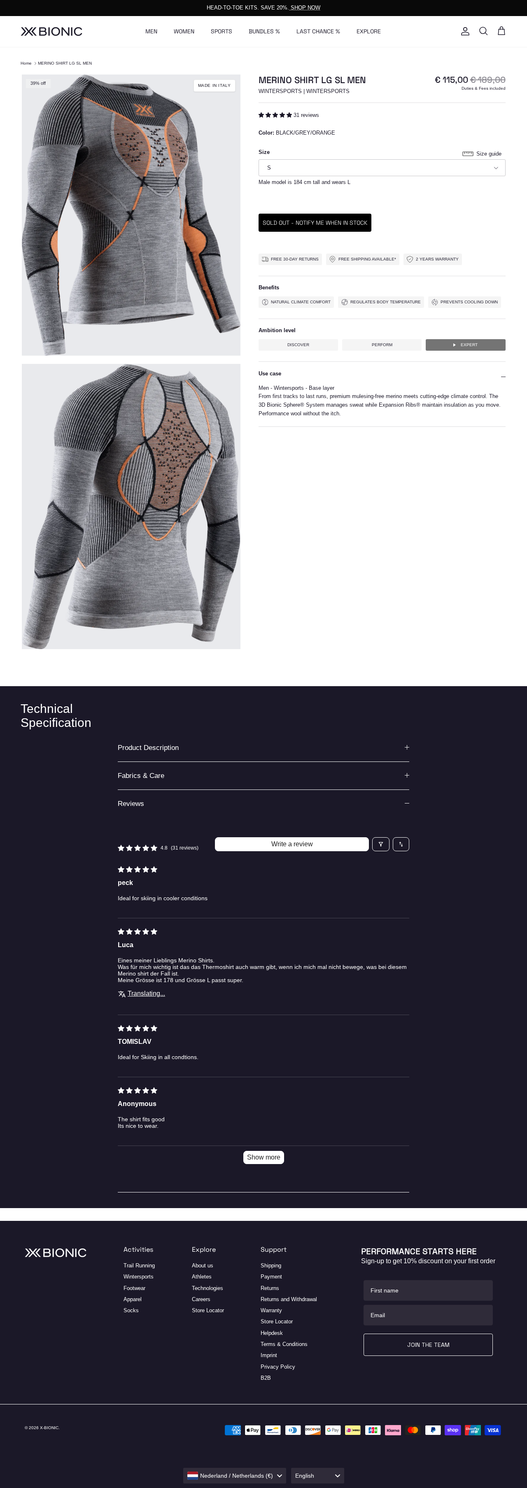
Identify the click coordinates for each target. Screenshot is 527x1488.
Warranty (271, 1310)
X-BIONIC (49, 1427)
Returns (270, 1288)
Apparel (133, 1299)
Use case (270, 373)
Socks (131, 1310)
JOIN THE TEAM (428, 1344)
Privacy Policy (278, 1367)
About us (202, 1265)
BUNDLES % (264, 31)
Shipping (271, 1265)
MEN (151, 31)
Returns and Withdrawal (289, 1299)
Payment (271, 1277)
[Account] (463, 31)
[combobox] (235, 1475)
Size (264, 152)
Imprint (269, 1355)
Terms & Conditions (284, 1344)
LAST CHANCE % (318, 31)
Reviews (131, 804)
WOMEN (184, 31)
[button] (276, 115)
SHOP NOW (304, 8)
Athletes (202, 1277)
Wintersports (139, 1277)
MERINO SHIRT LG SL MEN (65, 63)
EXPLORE (369, 31)
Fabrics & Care (141, 776)
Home (26, 63)
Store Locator (208, 1310)
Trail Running (139, 1265)
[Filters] (380, 844)
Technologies (207, 1288)
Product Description (148, 748)
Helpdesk (272, 1333)
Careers (201, 1299)
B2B (266, 1378)
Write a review (292, 844)
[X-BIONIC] (51, 31)
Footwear (134, 1288)
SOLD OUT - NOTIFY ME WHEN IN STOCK (315, 222)
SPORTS (221, 31)
